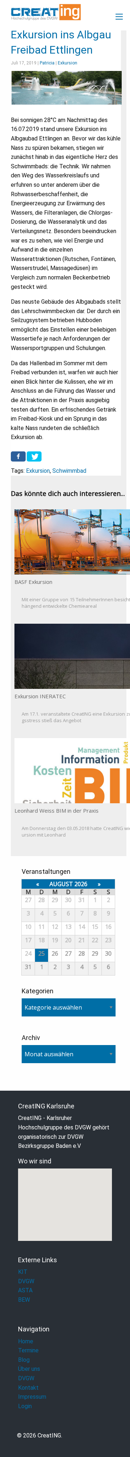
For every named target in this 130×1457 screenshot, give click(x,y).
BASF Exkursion (33, 581)
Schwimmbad (69, 470)
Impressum (32, 1396)
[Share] (18, 456)
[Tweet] (34, 456)
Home (25, 1341)
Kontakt (28, 1387)
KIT (22, 1271)
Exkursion (67, 63)
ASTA (25, 1290)
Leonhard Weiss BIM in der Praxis (56, 810)
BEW (24, 1299)
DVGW (26, 1281)
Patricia (47, 63)
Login (25, 1406)
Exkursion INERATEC (40, 696)
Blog (24, 1359)
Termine (28, 1350)
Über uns (29, 1368)
